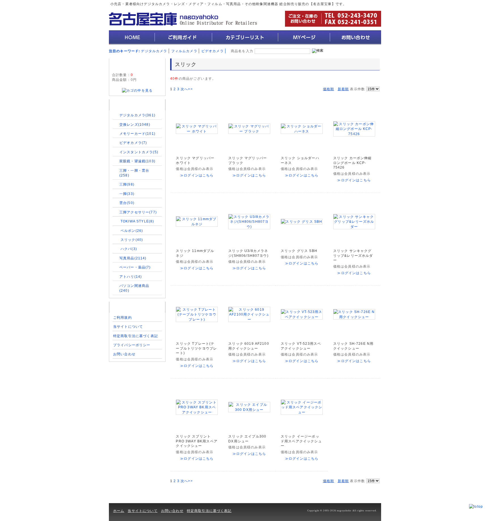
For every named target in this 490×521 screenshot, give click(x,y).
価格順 (328, 89)
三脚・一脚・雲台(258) (134, 173)
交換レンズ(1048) (134, 124)
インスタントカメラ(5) (138, 152)
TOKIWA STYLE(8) (137, 221)
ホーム (118, 510)
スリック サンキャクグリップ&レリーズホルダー (353, 255)
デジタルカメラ (154, 51)
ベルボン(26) (132, 230)
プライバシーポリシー (132, 345)
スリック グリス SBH (299, 251)
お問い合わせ (124, 354)
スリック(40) (132, 239)
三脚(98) (126, 184)
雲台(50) (126, 203)
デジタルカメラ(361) (137, 115)
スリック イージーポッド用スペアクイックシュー (301, 441)
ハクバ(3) (129, 249)
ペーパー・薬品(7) (135, 267)
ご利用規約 (122, 317)
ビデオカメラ (212, 51)
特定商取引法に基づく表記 (135, 336)
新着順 (343, 89)
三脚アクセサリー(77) (138, 212)
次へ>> (187, 89)
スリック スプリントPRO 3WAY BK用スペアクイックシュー (196, 441)
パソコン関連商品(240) (134, 288)
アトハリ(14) (130, 276)
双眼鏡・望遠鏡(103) (137, 161)
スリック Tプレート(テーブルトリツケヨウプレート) (196, 348)
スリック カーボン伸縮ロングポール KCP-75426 (352, 163)
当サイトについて (128, 326)
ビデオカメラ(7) (133, 142)
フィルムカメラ (184, 51)
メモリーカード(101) (137, 133)
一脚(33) (126, 194)
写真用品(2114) (133, 258)
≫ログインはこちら (197, 175)
